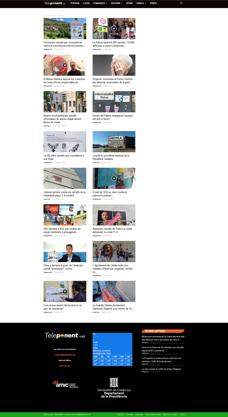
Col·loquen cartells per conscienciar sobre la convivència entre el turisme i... (65, 44)
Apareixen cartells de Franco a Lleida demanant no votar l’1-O (112, 230)
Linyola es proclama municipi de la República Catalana (111, 157)
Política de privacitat (153, 414)
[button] (181, 3)
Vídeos (153, 3)
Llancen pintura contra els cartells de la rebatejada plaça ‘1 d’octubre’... (65, 194)
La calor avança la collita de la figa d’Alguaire (161, 369)
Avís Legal (139, 414)
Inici (45, 15)
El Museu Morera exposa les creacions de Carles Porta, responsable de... (64, 80)
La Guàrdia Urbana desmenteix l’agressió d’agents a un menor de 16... (113, 307)
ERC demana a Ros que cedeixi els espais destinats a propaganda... (62, 230)
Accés (182, 414)
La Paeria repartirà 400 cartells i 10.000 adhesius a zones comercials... (113, 44)
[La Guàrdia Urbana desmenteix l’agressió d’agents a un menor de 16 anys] (114, 291)
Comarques (99, 3)
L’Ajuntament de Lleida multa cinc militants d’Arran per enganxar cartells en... (113, 269)
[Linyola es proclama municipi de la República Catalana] (114, 141)
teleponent (48, 49)
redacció (47, 126)
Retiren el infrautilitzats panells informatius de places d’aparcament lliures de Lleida (62, 119)
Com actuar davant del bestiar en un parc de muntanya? (63, 307)
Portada (75, 3)
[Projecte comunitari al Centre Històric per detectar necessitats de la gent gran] (114, 65)
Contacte (129, 414)
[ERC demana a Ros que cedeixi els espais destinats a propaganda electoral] (65, 214)
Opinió (129, 3)
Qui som (120, 414)
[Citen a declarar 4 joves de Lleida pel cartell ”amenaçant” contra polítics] (65, 251)
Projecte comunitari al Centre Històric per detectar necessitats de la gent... (113, 80)
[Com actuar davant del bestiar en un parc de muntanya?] (65, 291)
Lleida (86, 3)
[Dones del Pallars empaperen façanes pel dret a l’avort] (114, 101)
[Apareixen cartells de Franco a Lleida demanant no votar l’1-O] (114, 214)
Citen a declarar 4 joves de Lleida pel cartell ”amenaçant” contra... (63, 267)
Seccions (115, 3)
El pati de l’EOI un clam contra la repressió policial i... (110, 194)
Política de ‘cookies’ (170, 414)
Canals (140, 3)
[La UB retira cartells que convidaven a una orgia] (65, 141)
